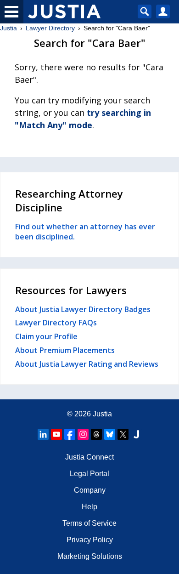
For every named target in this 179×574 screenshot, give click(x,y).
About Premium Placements (65, 350)
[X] (123, 434)
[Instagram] (83, 434)
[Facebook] (69, 434)
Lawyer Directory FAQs (56, 323)
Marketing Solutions (89, 556)
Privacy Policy (90, 540)
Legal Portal (89, 473)
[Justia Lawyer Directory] (136, 434)
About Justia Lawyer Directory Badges (83, 309)
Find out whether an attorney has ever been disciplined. (85, 232)
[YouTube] (56, 434)
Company (90, 490)
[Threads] (96, 434)
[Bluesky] (109, 434)
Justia (8, 28)
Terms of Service (89, 523)
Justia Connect (89, 457)
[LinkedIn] (43, 434)
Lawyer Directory (50, 28)
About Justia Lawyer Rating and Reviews (86, 364)
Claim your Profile (46, 336)
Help (89, 507)
